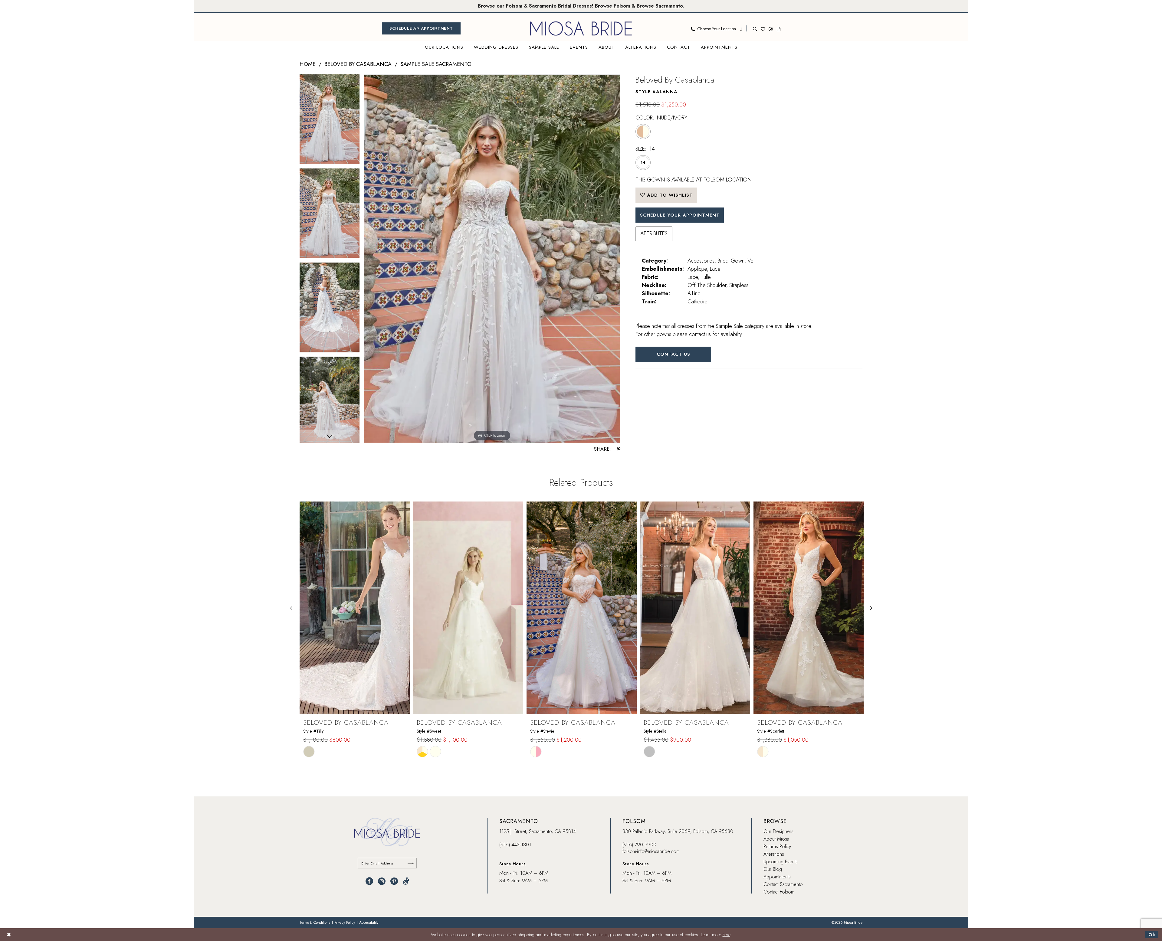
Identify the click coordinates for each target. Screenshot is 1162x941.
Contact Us (673, 354)
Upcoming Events (780, 861)
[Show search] (755, 28)
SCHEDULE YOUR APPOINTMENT (680, 215)
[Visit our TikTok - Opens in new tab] (406, 881)
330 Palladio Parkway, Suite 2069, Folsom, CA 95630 (677, 831)
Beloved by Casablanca (358, 64)
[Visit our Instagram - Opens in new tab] (382, 881)
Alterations (773, 854)
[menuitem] (421, 28)
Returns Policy (777, 846)
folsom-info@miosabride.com (651, 851)
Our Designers (778, 831)
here (726, 934)
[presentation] (355, 608)
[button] (771, 28)
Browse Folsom (612, 5)
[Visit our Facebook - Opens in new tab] (369, 881)
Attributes (654, 233)
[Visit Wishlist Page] (763, 28)
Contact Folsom (778, 891)
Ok (1151, 934)
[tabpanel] (329, 121)
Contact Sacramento (783, 884)
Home (308, 64)
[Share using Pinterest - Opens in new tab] (618, 449)
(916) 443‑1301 (515, 844)
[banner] (581, 28)
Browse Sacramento (660, 5)
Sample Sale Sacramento (435, 64)
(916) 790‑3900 (639, 844)
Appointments (777, 876)
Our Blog (772, 869)
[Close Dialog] (9, 934)
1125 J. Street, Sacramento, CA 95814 (537, 831)
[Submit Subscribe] (411, 863)
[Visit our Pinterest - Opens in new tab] (394, 881)
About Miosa (776, 838)
